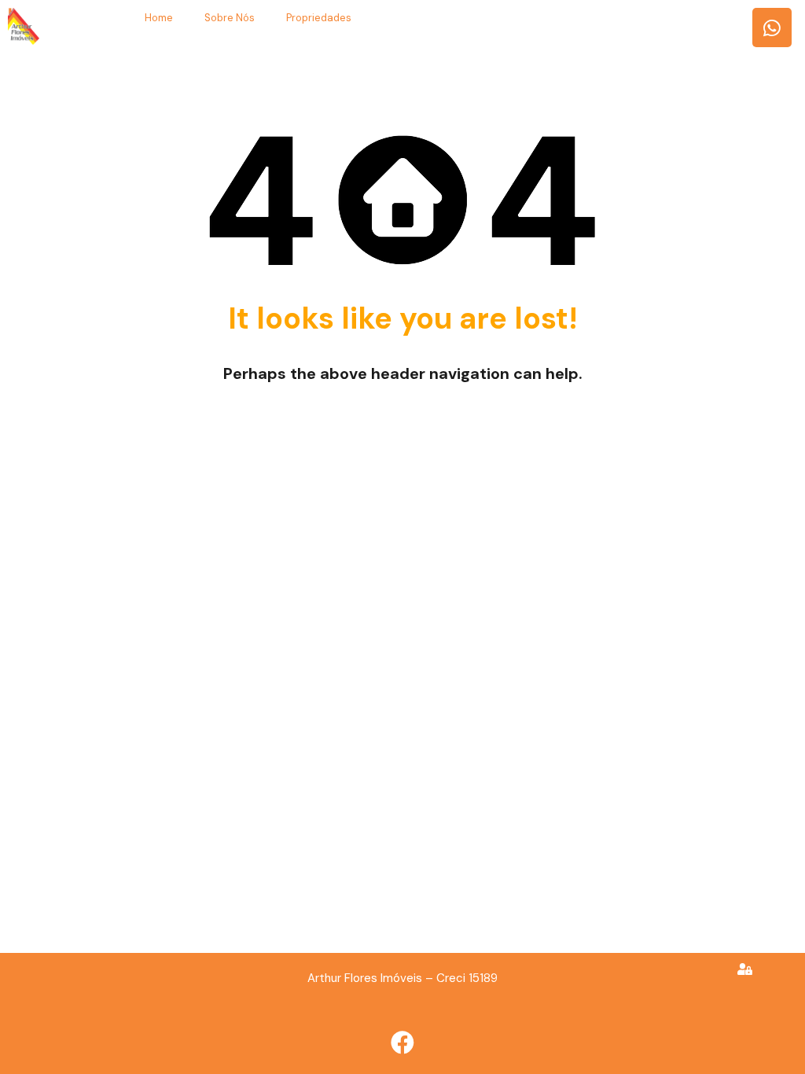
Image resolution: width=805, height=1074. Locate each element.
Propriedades (318, 17)
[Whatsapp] (772, 27)
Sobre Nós (229, 17)
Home (159, 17)
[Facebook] (402, 1042)
